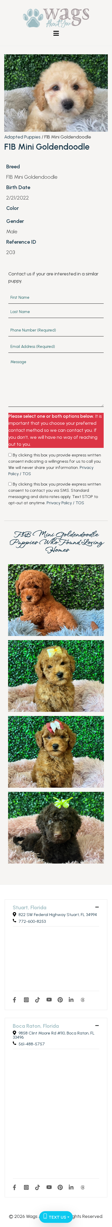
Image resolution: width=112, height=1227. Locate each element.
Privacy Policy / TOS (65, 502)
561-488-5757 (31, 1044)
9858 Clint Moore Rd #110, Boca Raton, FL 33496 (54, 1035)
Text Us (57, 1217)
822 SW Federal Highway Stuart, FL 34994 (57, 914)
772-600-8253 (32, 921)
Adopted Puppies (22, 137)
